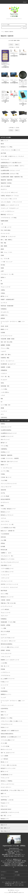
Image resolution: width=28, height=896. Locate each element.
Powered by (6, 892)
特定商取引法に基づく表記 (9, 883)
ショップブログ (15, 885)
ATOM (22, 885)
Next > (17, 44)
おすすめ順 (11, 40)
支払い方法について (8, 882)
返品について (23, 882)
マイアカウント (3, 871)
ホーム (2, 31)
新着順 (18, 40)
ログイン (2, 874)
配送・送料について (16, 882)
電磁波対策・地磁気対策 (9, 31)
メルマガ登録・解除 (8, 885)
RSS (20, 885)
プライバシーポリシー (19, 883)
